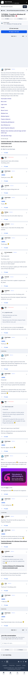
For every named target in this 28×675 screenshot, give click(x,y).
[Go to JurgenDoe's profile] (2, 291)
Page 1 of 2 (13, 36)
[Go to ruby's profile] (2, 584)
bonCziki (7, 355)
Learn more (2, 2)
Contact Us (18, 665)
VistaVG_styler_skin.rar (6, 146)
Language (5, 665)
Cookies (23, 665)
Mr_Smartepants (8, 252)
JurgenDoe (7, 290)
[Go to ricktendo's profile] (2, 186)
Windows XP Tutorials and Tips (14, 24)
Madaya (6, 212)
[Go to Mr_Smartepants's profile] (2, 253)
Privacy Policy (11, 665)
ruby (6, 583)
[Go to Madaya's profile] (2, 213)
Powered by (14, 669)
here (7, 487)
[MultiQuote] (2, 153)
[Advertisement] (14, 53)
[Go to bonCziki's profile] (2, 355)
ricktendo (7, 185)
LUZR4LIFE (7, 224)
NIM (6, 157)
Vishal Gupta (6, 22)
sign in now (8, 638)
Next (23, 36)
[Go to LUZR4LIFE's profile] (2, 224)
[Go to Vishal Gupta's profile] (2, 23)
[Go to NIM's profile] (2, 158)
